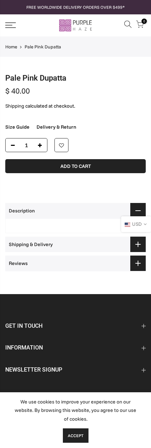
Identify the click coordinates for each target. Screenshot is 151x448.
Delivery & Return (56, 127)
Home (11, 46)
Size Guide (17, 127)
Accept (76, 435)
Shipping (14, 106)
